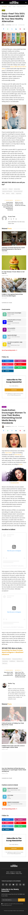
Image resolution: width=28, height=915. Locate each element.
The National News (15, 482)
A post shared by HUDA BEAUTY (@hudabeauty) (14, 565)
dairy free (5, 189)
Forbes (20, 464)
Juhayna (10, 189)
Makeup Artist (20, 661)
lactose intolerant (18, 191)
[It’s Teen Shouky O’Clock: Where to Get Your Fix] (14, 262)
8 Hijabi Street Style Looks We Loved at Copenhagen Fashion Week (13, 746)
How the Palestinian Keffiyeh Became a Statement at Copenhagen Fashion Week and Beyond (14, 769)
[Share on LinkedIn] (16, 29)
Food (3, 10)
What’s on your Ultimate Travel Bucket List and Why (20, 204)
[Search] (26, 2)
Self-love (5, 663)
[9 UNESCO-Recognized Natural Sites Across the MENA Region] (14, 285)
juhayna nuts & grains (7, 191)
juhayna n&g (17, 189)
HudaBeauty (12, 661)
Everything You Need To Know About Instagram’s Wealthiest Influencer (12, 652)
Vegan (12, 193)
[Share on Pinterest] (20, 29)
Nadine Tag (8, 426)
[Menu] (2, 2)
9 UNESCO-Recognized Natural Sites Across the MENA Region (12, 295)
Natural (8, 193)
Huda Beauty (18, 454)
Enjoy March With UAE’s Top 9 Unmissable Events (8, 674)
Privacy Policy (13, 395)
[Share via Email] (24, 29)
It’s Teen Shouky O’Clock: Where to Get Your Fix (13, 272)
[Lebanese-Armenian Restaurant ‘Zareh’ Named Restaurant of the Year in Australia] (14, 238)
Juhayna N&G (13, 66)
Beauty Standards (7, 659)
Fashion (4, 406)
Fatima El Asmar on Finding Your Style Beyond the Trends (13, 724)
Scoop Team (8, 24)
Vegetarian (18, 193)
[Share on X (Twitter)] (12, 29)
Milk (3, 193)
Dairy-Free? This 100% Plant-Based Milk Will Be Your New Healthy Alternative (20, 675)
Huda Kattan (8, 452)
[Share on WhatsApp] (8, 29)
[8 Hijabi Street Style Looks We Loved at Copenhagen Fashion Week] (14, 736)
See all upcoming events (9, 350)
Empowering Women (17, 659)
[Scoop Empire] (14, 2)
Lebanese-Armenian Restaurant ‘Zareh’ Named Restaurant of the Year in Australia (13, 249)
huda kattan (5, 661)
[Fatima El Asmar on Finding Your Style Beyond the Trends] (14, 714)
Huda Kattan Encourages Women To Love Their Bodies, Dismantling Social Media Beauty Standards (7, 206)
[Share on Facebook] (4, 29)
